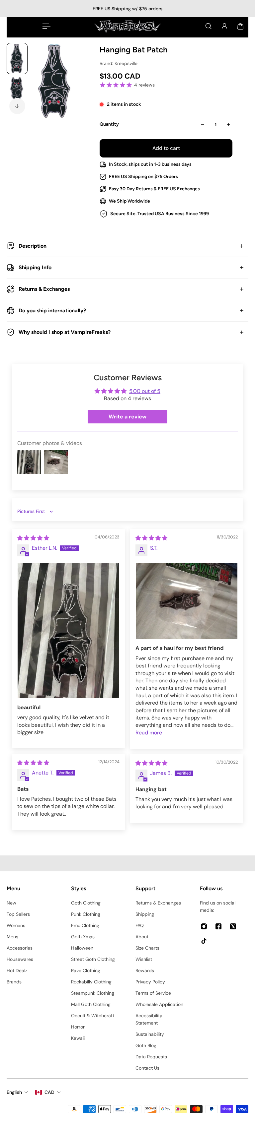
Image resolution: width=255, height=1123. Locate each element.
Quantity (109, 124)
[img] (33, 537)
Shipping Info (35, 267)
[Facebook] (218, 926)
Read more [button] (148, 732)
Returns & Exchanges (44, 289)
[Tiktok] (204, 941)
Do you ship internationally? (52, 310)
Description (32, 246)
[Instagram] (204, 926)
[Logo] (127, 26)
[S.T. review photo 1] (186, 601)
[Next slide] (17, 106)
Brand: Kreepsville (118, 63)
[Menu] (45, 26)
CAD (49, 1092)
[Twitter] (233, 926)
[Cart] (240, 26)
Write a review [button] (127, 416)
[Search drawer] (208, 26)
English (14, 1092)
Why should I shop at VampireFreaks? (65, 332)
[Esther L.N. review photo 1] (68, 631)
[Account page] (224, 26)
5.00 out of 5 (144, 391)
